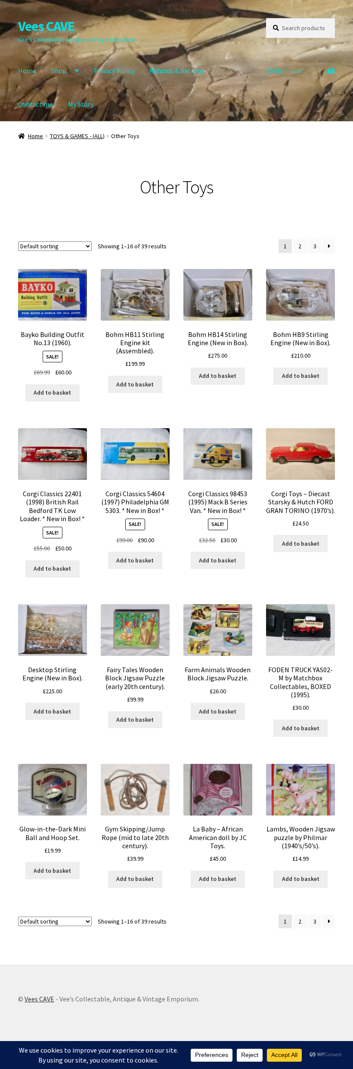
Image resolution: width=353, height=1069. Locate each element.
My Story (80, 104)
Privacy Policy (114, 70)
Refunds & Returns (176, 70)
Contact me (35, 104)
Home (27, 70)
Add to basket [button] (52, 392)
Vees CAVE (46, 26)
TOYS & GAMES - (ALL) (77, 136)
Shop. (59, 70)
